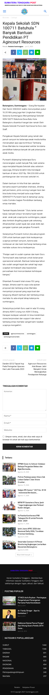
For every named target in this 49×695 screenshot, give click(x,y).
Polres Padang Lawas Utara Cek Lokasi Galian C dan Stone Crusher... (31, 479)
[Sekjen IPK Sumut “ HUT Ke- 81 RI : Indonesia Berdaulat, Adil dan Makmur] (9, 493)
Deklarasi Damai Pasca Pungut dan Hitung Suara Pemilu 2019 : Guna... (31, 625)
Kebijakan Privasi (28, 687)
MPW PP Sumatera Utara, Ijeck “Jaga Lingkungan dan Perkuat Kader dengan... (31, 505)
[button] (4, 11)
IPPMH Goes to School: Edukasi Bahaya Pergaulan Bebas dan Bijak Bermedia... (31, 466)
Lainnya (14, 17)
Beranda (6, 17)
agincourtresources (17, 334)
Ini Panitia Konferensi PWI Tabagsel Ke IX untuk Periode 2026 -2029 (30, 518)
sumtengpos (31, 334)
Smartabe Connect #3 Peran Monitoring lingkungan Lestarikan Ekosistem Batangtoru (32, 544)
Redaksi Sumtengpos (15, 46)
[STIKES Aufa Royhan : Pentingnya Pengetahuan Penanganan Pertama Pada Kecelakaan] (9, 600)
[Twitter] (19, 52)
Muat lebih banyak (23, 555)
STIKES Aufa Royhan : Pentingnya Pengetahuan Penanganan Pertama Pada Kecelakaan (32, 600)
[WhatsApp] (25, 52)
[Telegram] (31, 52)
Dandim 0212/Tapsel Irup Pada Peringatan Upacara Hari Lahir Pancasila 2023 (13, 366)
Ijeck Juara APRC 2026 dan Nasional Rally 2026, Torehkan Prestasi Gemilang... (31, 531)
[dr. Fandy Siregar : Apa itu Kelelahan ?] (9, 613)
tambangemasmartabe (11, 337)
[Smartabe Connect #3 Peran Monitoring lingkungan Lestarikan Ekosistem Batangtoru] (9, 544)
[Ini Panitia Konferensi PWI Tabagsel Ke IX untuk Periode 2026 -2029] (9, 518)
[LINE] (37, 52)
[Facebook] (13, 52)
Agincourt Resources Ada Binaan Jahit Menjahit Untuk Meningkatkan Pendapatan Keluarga (37, 369)
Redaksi (17, 687)
